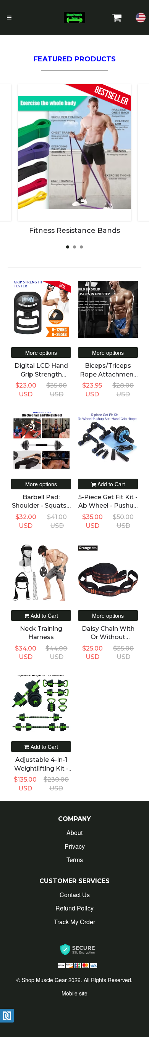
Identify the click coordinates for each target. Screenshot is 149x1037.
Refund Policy (74, 908)
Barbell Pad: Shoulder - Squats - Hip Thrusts (41, 506)
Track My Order (74, 921)
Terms (74, 859)
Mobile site (74, 993)
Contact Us (75, 894)
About (74, 832)
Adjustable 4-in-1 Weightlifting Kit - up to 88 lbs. (41, 768)
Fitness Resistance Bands (74, 230)
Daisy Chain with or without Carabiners (108, 637)
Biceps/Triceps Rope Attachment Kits (108, 374)
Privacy (75, 846)
